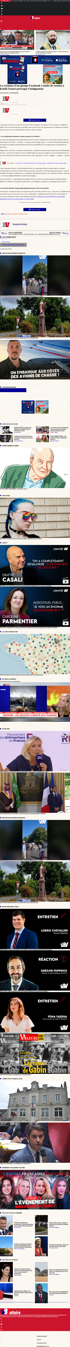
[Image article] (17, 40)
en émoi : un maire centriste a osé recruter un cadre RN (18, 1121)
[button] (35, 26)
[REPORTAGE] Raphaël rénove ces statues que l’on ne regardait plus (19, 338)
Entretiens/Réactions (10, 907)
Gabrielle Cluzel (17, 1275)
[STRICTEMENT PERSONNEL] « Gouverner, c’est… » (14, 488)
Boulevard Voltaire (54, 441)
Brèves (12, 104)
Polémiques (23, 104)
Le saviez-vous (17, 104)
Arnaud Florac (17, 432)
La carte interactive (10, 632)
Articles (4, 104)
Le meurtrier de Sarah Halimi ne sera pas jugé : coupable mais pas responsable (40, 163)
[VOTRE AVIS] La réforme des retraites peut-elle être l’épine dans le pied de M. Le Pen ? (24, 772)
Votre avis (6, 729)
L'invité (4, 543)
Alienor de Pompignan (54, 1227)
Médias (8, 104)
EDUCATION (6, 495)
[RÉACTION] (24, 991)
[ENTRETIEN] (26, 949)
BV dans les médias (9, 679)
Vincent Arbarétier (18, 441)
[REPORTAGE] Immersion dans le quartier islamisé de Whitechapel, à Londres (21, 296)
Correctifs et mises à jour (12, 1079)
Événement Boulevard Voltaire (13, 1168)
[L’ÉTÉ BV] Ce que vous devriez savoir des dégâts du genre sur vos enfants (21, 538)
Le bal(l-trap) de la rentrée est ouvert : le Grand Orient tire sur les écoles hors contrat (52, 52)
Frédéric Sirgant (54, 432)
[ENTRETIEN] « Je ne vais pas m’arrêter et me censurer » (15, 1033)
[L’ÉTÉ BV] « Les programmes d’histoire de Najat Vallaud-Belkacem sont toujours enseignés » (26, 586)
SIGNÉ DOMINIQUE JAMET (10, 446)
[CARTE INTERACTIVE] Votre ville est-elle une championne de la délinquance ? (22, 674)
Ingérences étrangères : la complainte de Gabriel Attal (15, 1163)
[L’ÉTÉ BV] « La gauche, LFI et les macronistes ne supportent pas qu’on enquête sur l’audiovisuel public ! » (29, 627)
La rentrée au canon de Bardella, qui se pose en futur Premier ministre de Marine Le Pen (29, 0)
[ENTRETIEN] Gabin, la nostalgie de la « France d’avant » (15, 1074)
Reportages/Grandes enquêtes (13, 253)
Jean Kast (16, 1295)
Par (4, 54)
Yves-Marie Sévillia (53, 1247)
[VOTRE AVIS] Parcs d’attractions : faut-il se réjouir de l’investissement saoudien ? (23, 813)
